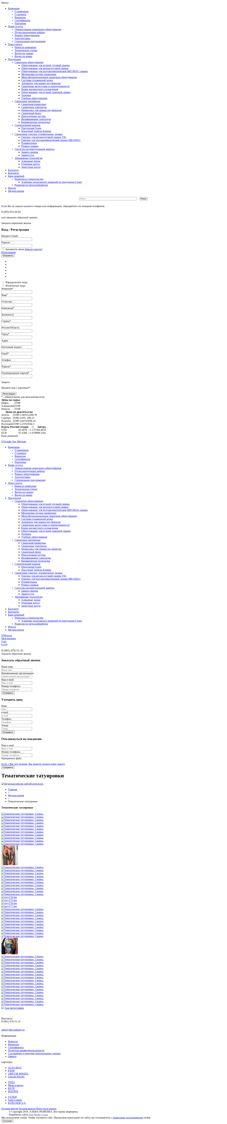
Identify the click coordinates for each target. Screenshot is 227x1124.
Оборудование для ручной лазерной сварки (46, 92)
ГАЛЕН (12, 1097)
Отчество (6, 301)
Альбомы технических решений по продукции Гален (51, 182)
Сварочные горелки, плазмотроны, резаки (38, 134)
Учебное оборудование (34, 98)
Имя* (4, 295)
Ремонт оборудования (27, 35)
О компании (22, 11)
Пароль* (6, 366)
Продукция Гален (31, 128)
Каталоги (13, 170)
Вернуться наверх (46, 1108)
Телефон (6, 360)
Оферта (12, 1056)
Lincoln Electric (16, 1076)
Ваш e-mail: (7, 679)
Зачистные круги (31, 167)
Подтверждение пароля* (15, 373)
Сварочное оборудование (29, 62)
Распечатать (36, 783)
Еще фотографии (14, 1008)
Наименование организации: (17, 673)
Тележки (26, 95)
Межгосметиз (15, 1085)
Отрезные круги (30, 164)
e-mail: (4, 712)
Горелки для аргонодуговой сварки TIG (43, 137)
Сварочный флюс (31, 113)
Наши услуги (15, 26)
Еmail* (5, 353)
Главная (12, 789)
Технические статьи (26, 50)
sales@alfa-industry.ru (13, 1029)
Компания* (7, 308)
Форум (12, 188)
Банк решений (16, 176)
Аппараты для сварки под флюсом (40, 83)
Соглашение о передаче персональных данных (34, 1053)
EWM (11, 1070)
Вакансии (20, 17)
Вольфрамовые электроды (36, 119)
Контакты (13, 173)
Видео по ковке (23, 56)
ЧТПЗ (11, 1082)
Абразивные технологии (29, 158)
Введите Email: (9, 236)
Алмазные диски (30, 161)
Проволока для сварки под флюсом (41, 110)
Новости (13, 1041)
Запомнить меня (14, 249)
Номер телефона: (11, 686)
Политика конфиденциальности (26, 1050)
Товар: (5, 725)
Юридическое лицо (16, 282)
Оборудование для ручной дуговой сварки (45, 65)
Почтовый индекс (11, 347)
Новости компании (25, 47)
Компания (13, 8)
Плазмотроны (29, 143)
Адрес (4, 340)
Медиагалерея (16, 191)
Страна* (6, 321)
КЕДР (11, 1088)
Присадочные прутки (33, 116)
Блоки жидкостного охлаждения (39, 89)
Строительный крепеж (27, 125)
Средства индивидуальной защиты (34, 149)
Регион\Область (10, 327)
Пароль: (5, 242)
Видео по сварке (24, 53)
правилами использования (128, 1117)
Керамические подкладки (35, 122)
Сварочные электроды (34, 107)
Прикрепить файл (11, 758)
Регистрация (8, 252)
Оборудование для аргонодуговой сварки (44, 68)
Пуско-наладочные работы (30, 32)
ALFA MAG (15, 1067)
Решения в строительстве (29, 179)
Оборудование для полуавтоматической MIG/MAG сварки (54, 71)
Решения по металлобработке (31, 185)
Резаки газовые (30, 146)
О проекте (20, 14)
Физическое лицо (15, 285)
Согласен (7, 1121)
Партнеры (20, 23)
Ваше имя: (7, 666)
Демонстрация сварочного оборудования (38, 29)
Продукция (14, 59)
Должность (7, 314)
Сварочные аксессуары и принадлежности (45, 86)
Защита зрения (29, 152)
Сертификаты (22, 20)
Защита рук (27, 155)
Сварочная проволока (33, 104)
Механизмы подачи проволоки (38, 74)
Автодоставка (22, 38)
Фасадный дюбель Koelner (36, 131)
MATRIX (13, 1091)
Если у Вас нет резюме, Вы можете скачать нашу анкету (33, 764)
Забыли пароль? (33, 249)
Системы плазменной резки (37, 80)
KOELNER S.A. (17, 1103)
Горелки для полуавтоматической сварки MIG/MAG (51, 140)
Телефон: (6, 719)
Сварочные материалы (27, 101)
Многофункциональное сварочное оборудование (49, 77)
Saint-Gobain (15, 1100)
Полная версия (9, 1108)
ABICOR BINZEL (18, 1073)
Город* (5, 334)
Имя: (4, 706)
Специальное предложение (30, 41)
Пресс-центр (15, 44)
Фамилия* (7, 288)
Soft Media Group (38, 1114)
